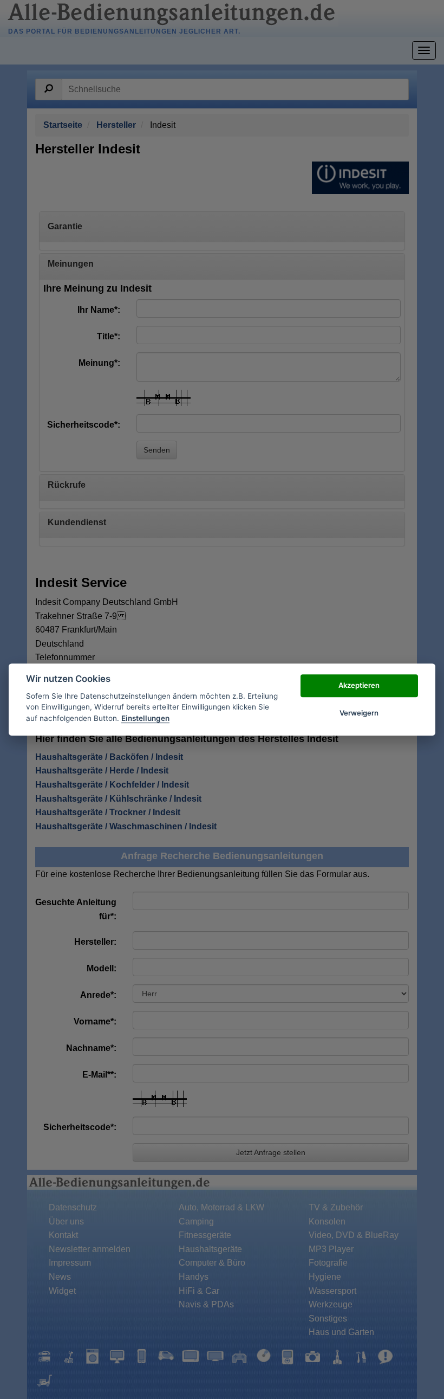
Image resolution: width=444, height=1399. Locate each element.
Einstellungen (145, 718)
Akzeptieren (359, 685)
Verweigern (358, 712)
